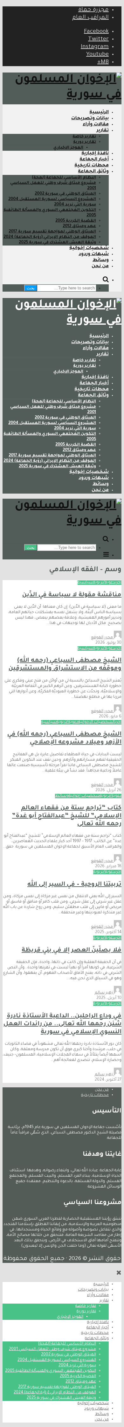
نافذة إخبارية (95, 153)
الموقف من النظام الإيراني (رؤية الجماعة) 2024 (49, 237)
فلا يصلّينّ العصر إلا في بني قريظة (71, 950)
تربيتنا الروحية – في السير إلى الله (74, 884)
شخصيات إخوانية (89, 248)
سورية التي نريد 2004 (75, 205)
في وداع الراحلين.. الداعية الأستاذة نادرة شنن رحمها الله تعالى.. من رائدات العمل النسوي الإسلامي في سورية (62, 1024)
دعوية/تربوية (104, 582)
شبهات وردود (94, 254)
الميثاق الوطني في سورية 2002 (65, 194)
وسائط (101, 260)
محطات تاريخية (91, 165)
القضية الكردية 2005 (75, 221)
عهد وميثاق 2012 (79, 226)
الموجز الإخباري (68, 148)
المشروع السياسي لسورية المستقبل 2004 (52, 199)
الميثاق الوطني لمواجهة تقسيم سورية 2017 (52, 232)
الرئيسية (99, 112)
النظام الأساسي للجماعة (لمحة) (64, 178)
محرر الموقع (102, 637)
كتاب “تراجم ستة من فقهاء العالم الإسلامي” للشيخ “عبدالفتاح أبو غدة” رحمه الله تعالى (66, 816)
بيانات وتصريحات (90, 118)
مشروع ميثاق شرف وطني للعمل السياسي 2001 (52, 1349)
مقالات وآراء (96, 124)
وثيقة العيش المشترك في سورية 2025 (57, 242)
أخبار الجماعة (94, 159)
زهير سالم (104, 993)
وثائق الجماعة (93, 171)
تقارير (103, 130)
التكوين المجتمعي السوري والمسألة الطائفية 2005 (50, 1371)
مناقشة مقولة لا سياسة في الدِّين (71, 595)
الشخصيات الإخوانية (96, 722)
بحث (31, 288)
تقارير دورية (84, 142)
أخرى (118, 582)
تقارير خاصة (84, 137)
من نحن (100, 266)
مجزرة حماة (93, 10)
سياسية (85, 582)
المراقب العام (90, 18)
